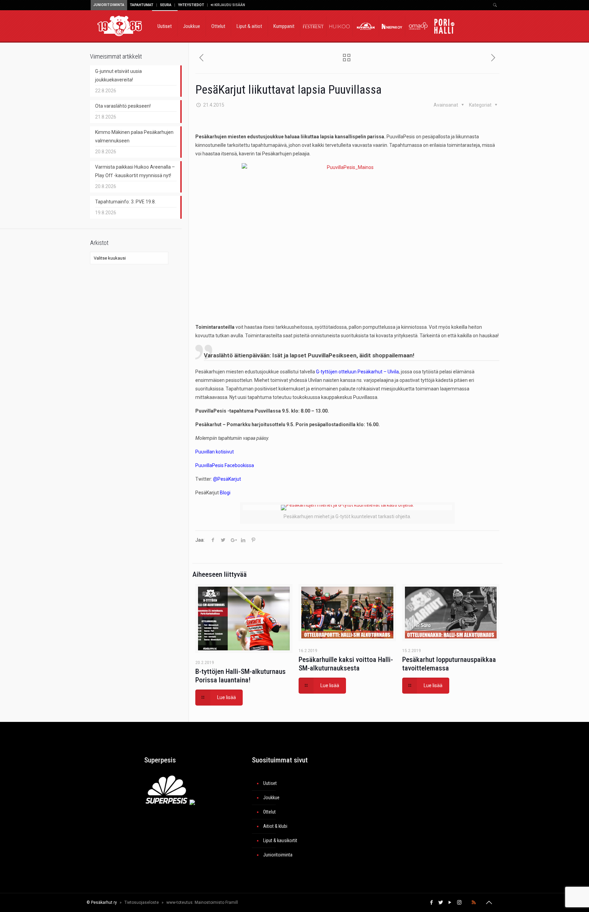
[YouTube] (450, 902)
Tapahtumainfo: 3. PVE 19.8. (125, 201)
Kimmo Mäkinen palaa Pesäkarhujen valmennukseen (134, 136)
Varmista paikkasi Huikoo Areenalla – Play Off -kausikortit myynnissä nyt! (135, 171)
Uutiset (270, 783)
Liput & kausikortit (280, 840)
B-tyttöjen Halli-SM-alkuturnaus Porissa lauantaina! (240, 675)
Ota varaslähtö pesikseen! (123, 106)
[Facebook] (431, 902)
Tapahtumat (141, 5)
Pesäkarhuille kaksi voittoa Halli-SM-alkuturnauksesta (346, 663)
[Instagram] (459, 902)
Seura (165, 5)
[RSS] (473, 902)
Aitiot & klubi (275, 826)
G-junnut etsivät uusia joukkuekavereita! (118, 75)
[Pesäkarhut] (119, 25)
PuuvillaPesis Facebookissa (224, 465)
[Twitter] (440, 902)
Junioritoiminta (108, 5)
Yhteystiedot (191, 5)
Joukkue (271, 797)
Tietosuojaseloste (141, 902)
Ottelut (269, 812)
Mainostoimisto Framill (216, 902)
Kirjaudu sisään (229, 5)
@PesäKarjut (227, 479)
